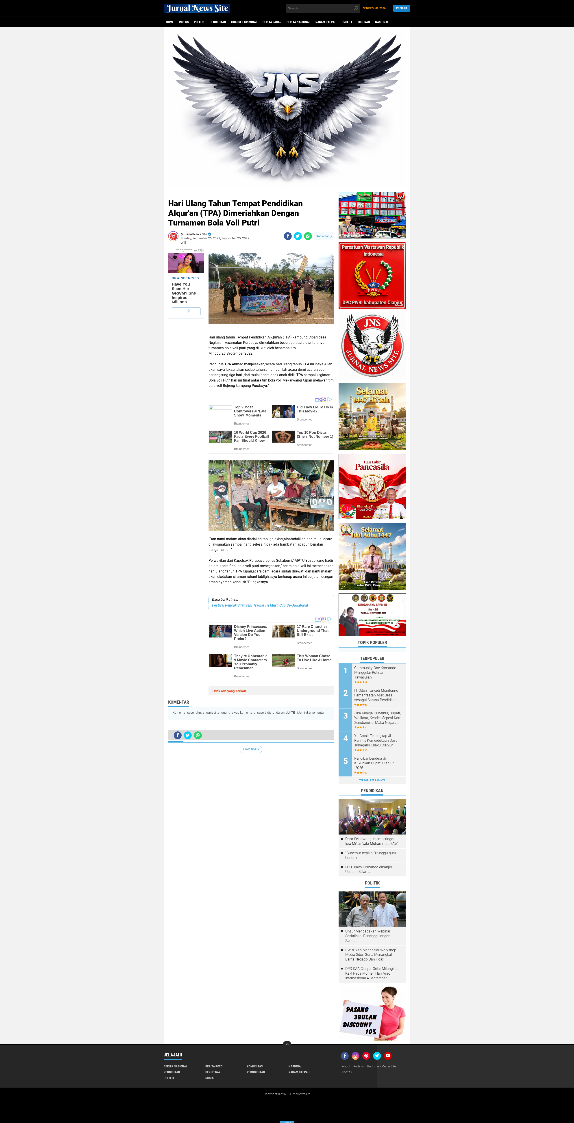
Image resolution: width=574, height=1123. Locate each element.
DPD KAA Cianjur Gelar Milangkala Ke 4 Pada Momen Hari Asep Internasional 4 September (372, 973)
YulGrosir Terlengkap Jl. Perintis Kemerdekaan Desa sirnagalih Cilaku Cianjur (376, 740)
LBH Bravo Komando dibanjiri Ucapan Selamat (368, 869)
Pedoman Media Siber (382, 1066)
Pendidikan (218, 22)
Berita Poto (213, 1066)
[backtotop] (287, 1045)
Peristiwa (212, 1072)
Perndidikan (256, 1072)
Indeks (184, 22)
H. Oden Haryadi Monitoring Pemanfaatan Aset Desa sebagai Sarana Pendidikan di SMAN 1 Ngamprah (377, 695)
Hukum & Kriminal (244, 22)
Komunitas (255, 1066)
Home (170, 22)
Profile (347, 22)
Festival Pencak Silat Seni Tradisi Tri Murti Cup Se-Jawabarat (260, 605)
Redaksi (358, 1066)
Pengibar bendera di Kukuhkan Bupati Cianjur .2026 (374, 763)
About (346, 1066)
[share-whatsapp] (308, 236)
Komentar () (324, 236)
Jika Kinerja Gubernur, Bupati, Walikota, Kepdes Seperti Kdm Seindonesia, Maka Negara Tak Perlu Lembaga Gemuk (377, 718)
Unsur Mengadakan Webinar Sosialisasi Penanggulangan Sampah (367, 936)
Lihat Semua (251, 749)
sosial (210, 1078)
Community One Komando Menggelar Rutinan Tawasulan (375, 672)
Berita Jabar (272, 22)
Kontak (347, 1072)
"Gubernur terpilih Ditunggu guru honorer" (370, 855)
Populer (401, 8)
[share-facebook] (288, 236)
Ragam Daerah (326, 22)
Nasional (382, 22)
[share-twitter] (298, 236)
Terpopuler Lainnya (372, 780)
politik (199, 22)
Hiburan (364, 22)
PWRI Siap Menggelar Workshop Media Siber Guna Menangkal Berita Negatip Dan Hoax (370, 955)
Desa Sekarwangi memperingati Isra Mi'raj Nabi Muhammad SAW (371, 841)
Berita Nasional (298, 22)
